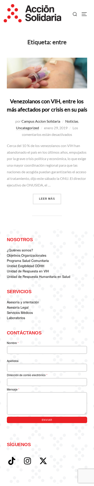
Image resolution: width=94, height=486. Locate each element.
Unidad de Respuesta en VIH (28, 271)
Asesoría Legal (18, 307)
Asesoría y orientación (23, 302)
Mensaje (13, 389)
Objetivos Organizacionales (26, 255)
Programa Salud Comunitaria (28, 260)
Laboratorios (16, 317)
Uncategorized (27, 128)
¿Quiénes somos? (20, 250)
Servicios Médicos (20, 312)
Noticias (71, 121)
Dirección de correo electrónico (27, 375)
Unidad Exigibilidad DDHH (25, 266)
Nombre (13, 343)
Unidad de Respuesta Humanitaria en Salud (38, 276)
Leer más (50, 198)
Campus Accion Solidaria (40, 121)
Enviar (47, 419)
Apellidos (12, 361)
